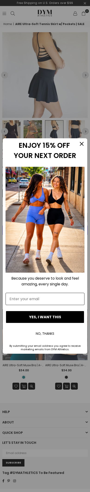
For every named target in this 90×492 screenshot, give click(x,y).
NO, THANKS (45, 333)
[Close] (81, 143)
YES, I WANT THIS (45, 317)
